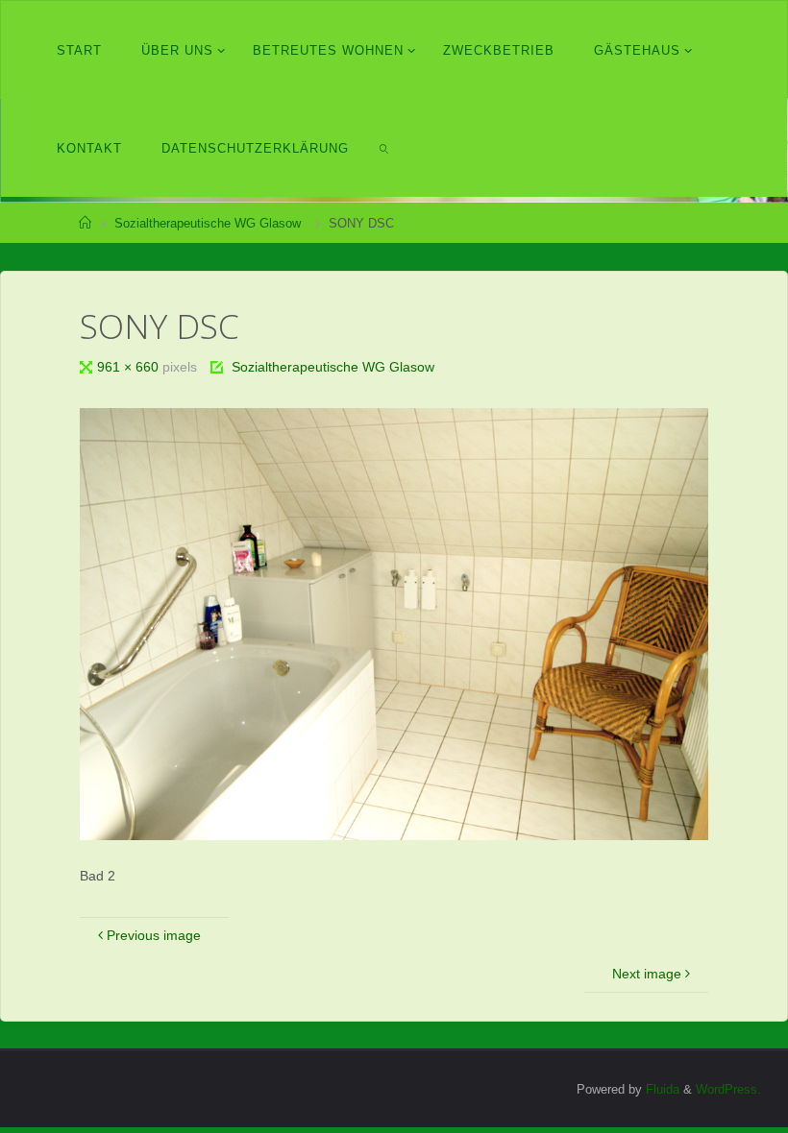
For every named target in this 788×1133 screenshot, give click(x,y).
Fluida (660, 1089)
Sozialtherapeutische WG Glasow (207, 223)
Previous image (154, 935)
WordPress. (728, 1089)
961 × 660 (129, 366)
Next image (646, 973)
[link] (384, 148)
